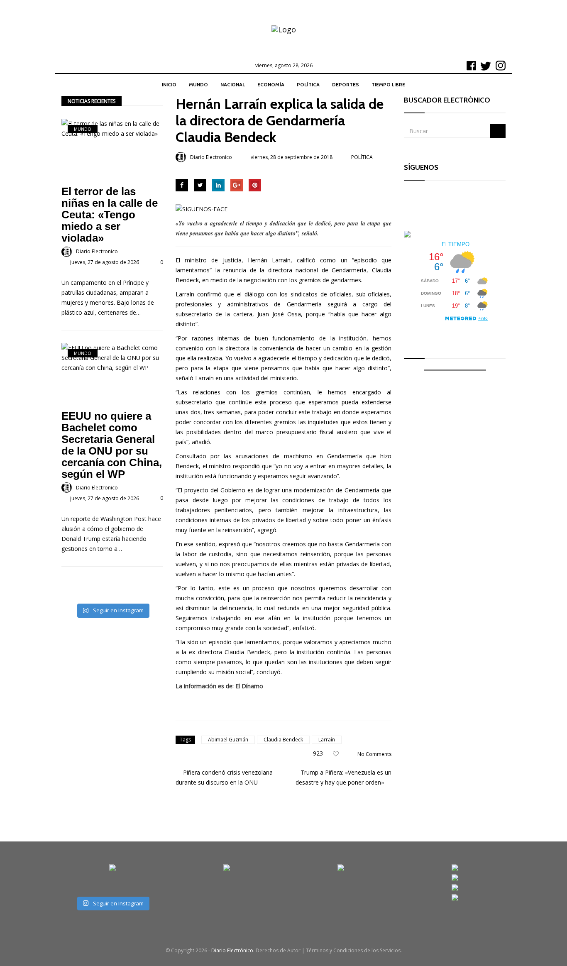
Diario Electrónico (232, 950)
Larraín (326, 739)
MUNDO (198, 84)
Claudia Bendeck (283, 739)
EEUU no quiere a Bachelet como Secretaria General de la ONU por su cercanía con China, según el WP (111, 445)
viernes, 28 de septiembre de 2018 (291, 157)
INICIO (169, 84)
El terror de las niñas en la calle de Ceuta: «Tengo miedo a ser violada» (109, 214)
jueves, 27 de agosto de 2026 (104, 262)
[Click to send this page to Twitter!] (200, 185)
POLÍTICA (308, 84)
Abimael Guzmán (228, 739)
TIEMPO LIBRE (388, 84)
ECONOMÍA (270, 84)
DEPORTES (345, 84)
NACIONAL (232, 84)
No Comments (374, 754)
